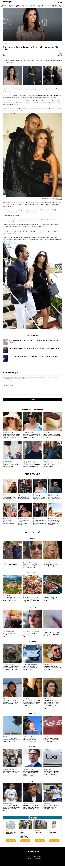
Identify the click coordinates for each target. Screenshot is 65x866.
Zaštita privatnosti (37, 858)
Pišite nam (28, 856)
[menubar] (58, 2)
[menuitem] (58, 2)
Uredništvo (28, 858)
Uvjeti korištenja (37, 856)
